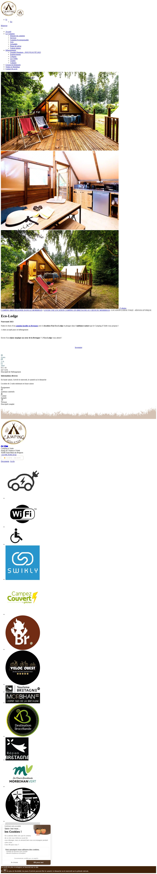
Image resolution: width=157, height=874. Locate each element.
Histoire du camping (17, 36)
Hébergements (11, 50)
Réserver (4, 26)
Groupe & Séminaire (13, 65)
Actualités (13, 44)
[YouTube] (7, 446)
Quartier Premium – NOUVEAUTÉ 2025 (25, 52)
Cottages (13, 63)
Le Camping (10, 34)
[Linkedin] (5, 446)
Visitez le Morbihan (13, 67)
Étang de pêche (15, 46)
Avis (11, 42)
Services (13, 38)
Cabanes (13, 56)
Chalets (13, 61)
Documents (5, 461)
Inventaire (78, 347)
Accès (12, 461)
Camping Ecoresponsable (19, 40)
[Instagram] (3, 446)
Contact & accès (11, 69)
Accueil (8, 32)
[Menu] (2, 28)
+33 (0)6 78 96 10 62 (8, 455)
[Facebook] (2, 446)
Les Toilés (14, 59)
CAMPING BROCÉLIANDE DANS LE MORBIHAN (21, 310)
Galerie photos (15, 48)
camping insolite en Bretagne (27, 326)
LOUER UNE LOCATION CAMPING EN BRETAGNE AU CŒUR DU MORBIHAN (77, 310)
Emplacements (15, 54)
